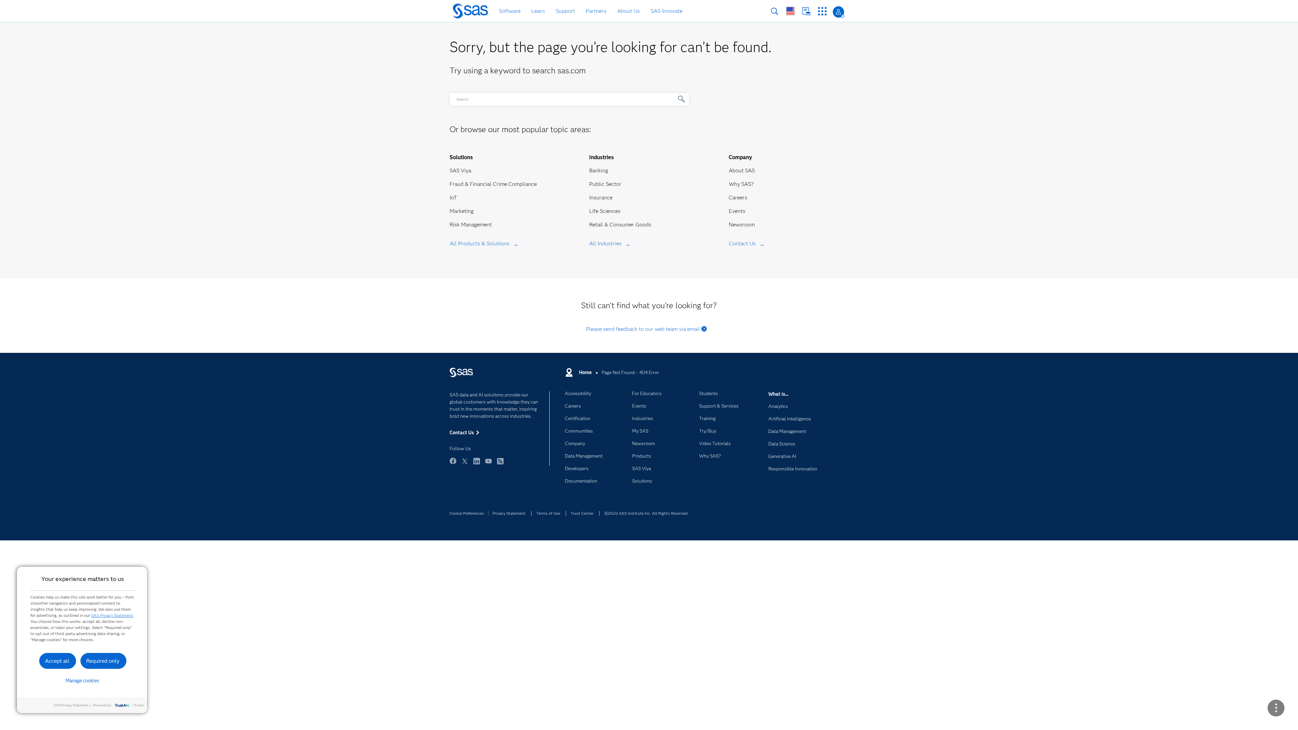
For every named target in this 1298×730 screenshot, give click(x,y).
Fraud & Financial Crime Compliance (493, 184)
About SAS (742, 170)
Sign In (838, 12)
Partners (596, 11)
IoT (453, 197)
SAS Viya (460, 170)
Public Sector (605, 184)
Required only (103, 661)
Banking (598, 170)
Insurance (600, 197)
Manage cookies (82, 681)
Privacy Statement (509, 513)
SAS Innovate (666, 11)
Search (774, 11)
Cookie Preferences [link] (467, 513)
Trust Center (582, 513)
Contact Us (806, 11)
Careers (738, 197)
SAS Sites (822, 11)
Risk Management (471, 224)
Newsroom (742, 224)
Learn (538, 11)
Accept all (57, 661)
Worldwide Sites (790, 11)
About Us (628, 11)
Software (510, 11)
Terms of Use (548, 513)
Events (737, 211)
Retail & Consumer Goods (620, 224)
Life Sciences (605, 211)
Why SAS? (741, 184)
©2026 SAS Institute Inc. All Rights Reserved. (646, 513)
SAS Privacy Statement (112, 615)
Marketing (462, 211)
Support (565, 11)
